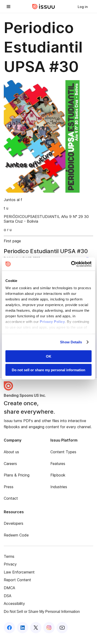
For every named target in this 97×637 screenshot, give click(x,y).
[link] (82, 6)
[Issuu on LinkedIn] (22, 627)
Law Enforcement (19, 572)
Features (57, 463)
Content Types (63, 452)
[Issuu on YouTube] (62, 627)
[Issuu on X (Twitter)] (35, 627)
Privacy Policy (52, 322)
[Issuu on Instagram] (49, 627)
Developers (13, 523)
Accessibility (14, 603)
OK (48, 356)
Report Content (17, 579)
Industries (58, 486)
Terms (9, 556)
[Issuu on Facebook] (9, 627)
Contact (11, 498)
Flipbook (57, 475)
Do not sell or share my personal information (48, 370)
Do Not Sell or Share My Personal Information (42, 612)
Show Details (71, 342)
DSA (7, 595)
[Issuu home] (43, 6)
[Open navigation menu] (8, 6)
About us (11, 452)
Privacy (10, 564)
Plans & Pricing (16, 475)
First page (12, 241)
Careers (10, 463)
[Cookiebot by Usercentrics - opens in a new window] (71, 264)
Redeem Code (16, 535)
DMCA (9, 587)
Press (8, 486)
